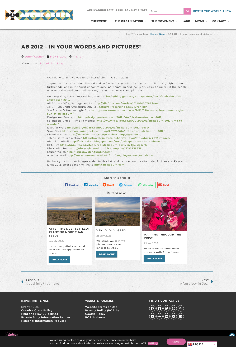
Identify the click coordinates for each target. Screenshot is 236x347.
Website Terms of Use (101, 307)
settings (153, 343)
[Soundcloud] (159, 316)
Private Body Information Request (46, 317)
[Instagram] (174, 308)
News (199, 21)
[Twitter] (166, 308)
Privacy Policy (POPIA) (102, 310)
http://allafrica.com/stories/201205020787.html (126, 103)
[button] (72, 185)
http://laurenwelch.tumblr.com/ (89, 151)
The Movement (163, 21)
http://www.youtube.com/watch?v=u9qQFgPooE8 (104, 134)
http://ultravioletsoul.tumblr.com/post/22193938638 (105, 148)
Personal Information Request (43, 320)
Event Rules (30, 307)
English (197, 343)
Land (186, 21)
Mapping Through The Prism (162, 236)
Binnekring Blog (51, 63)
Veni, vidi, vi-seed (111, 230)
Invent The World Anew (212, 11)
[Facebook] (152, 308)
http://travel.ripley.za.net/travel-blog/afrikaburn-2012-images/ (126, 138)
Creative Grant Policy (37, 310)
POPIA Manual (95, 317)
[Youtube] (152, 316)
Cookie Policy (95, 313)
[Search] (187, 11)
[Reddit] (174, 316)
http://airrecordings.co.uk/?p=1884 (123, 106)
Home (153, 34)
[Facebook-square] (159, 308)
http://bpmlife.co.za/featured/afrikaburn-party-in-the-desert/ (103, 144)
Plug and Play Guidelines (39, 313)
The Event (99, 21)
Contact (219, 21)
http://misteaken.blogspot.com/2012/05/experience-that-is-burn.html (118, 141)
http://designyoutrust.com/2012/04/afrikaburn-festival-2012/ (120, 117)
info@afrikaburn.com (109, 164)
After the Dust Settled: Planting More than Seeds (69, 232)
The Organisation (129, 21)
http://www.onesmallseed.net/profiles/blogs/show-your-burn (110, 155)
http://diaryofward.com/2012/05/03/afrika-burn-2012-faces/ (107, 127)
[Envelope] (181, 316)
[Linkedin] (166, 316)
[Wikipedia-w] (181, 308)
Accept (176, 341)
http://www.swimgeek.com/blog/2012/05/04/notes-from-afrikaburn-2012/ (113, 131)
